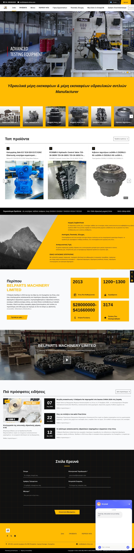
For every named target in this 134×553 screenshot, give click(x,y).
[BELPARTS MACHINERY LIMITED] (5, 7)
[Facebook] (7, 535)
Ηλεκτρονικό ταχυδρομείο (78, 471)
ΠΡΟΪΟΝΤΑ (23, 8)
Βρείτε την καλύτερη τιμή (24, 180)
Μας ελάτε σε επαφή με (95, 8)
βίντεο (33, 8)
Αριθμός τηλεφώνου (30, 481)
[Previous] (3, 116)
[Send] (128, 547)
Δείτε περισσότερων (122, 391)
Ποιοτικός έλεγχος (77, 8)
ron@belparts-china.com (27, 2)
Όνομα (25, 471)
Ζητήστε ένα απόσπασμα (117, 8)
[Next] (131, 116)
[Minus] (129, 504)
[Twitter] (11, 535)
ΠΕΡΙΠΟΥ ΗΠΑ (44, 8)
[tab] (123, 72)
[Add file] (99, 547)
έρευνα (126, 2)
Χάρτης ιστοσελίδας (26, 550)
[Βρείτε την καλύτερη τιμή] (8, 148)
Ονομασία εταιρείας (75, 481)
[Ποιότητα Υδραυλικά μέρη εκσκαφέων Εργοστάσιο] (67, 44)
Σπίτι (14, 8)
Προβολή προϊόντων (120, 139)
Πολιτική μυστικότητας (11, 550)
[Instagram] (132, 281)
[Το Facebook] (132, 272)
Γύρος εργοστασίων (60, 8)
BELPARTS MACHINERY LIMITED (92, 550)
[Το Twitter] (132, 276)
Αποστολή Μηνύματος (67, 512)
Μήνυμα (26, 491)
